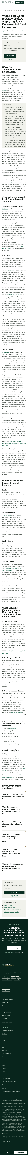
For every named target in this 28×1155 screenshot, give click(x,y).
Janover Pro (17, 979)
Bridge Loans (5, 1002)
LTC (3, 1047)
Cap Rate (4, 1033)
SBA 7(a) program (10, 270)
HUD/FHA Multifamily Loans (9, 1018)
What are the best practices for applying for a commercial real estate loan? (12, 867)
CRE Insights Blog (11, 8)
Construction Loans (7, 1005)
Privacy (3, 1141)
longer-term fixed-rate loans (17, 182)
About (3, 1065)
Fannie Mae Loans (6, 1012)
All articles (7, 914)
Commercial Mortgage (7, 1030)
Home (3, 8)
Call (7, 1152)
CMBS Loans (8, 979)
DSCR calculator (8, 905)
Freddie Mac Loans (6, 1015)
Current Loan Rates (7, 1022)
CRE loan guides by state (11, 912)
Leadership (4, 1075)
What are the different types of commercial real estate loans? (13, 824)
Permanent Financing (7, 999)
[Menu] (26, 2)
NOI (3, 1037)
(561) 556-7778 (8, 59)
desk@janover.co (6, 991)
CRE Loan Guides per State (9, 1081)
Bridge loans (5, 352)
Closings (4, 1068)
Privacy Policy (5, 1110)
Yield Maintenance (6, 1053)
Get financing (19, 2)
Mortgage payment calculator (12, 910)
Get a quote (14, 892)
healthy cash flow (16, 712)
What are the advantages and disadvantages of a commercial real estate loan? (11, 837)
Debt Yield (4, 1050)
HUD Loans (13, 978)
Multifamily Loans (15, 976)
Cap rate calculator (9, 907)
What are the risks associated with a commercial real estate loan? (11, 852)
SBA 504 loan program (14, 294)
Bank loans (5, 209)
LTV (3, 1043)
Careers (4, 1084)
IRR (3, 1056)
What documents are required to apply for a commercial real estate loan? (11, 810)
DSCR (3, 1040)
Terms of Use (18, 1109)
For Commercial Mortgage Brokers (11, 1091)
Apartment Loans (6, 978)
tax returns (12, 728)
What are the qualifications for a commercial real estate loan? (13, 796)
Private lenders (6, 515)
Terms (8, 1141)
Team (3, 1071)
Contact (4, 1088)
